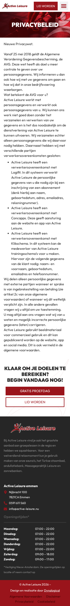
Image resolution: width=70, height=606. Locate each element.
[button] (64, 6)
